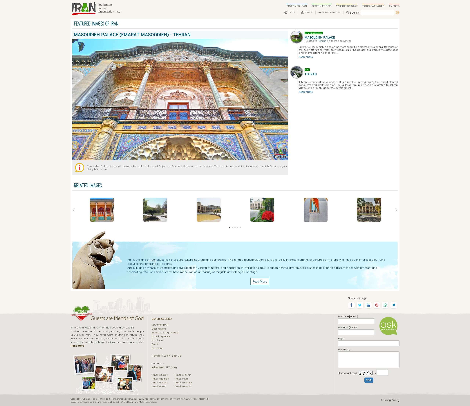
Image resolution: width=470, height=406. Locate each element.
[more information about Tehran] (297, 72)
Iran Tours (157, 340)
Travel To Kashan (183, 386)
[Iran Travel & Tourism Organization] (96, 9)
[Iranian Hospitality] (107, 319)
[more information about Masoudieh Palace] (297, 36)
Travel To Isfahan (160, 378)
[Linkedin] (368, 305)
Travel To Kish (181, 378)
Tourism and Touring (166, 398)
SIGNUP (308, 12)
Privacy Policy (390, 400)
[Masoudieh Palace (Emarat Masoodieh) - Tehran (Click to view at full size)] (102, 210)
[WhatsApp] (385, 305)
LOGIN (291, 12)
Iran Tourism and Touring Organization (112, 398)
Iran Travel (149, 398)
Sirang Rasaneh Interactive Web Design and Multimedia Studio (126, 401)
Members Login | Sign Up (166, 355)
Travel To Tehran (182, 374)
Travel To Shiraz (159, 374)
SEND (369, 380)
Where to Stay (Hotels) (165, 332)
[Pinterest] (376, 305)
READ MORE (306, 56)
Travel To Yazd (158, 386)
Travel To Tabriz (159, 382)
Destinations (159, 328)
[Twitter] (360, 305)
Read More (259, 281)
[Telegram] (393, 305)
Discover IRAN (159, 324)
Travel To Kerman (183, 382)
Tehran (322, 40)
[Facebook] (351, 305)
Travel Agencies (161, 336)
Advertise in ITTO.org (164, 367)
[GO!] (397, 12)
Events (155, 344)
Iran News (157, 347)
